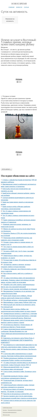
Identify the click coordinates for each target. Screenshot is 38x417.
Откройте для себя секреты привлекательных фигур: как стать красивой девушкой (17, 285)
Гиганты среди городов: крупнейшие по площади (20, 289)
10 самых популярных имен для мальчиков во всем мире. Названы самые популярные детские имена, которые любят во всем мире (18, 280)
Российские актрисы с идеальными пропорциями (20, 300)
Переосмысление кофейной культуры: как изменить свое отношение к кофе (16, 239)
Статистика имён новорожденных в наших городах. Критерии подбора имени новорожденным (18, 355)
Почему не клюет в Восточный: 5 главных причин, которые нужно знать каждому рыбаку (18, 42)
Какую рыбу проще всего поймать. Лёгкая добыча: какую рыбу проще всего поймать (16, 297)
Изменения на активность (10, 20)
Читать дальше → (6, 169)
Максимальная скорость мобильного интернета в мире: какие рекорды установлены (18, 185)
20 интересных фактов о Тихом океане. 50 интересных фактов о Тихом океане (16, 326)
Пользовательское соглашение (15, 410)
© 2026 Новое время (7, 407)
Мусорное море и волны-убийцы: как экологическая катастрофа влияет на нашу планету (18, 310)
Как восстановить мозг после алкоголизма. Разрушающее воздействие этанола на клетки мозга (19, 397)
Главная (11, 7)
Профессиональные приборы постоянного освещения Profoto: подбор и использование (17, 359)
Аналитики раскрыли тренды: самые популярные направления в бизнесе (14, 377)
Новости (19, 7)
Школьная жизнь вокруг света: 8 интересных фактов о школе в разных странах (17, 321)
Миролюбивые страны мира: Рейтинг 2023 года (19, 302)
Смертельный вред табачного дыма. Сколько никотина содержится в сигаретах (17, 386)
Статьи (26, 7)
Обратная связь (6, 414)
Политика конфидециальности (9, 412)
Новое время (19, 3)
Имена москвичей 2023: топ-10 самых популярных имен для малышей (15, 368)
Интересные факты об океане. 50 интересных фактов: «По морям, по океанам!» (18, 390)
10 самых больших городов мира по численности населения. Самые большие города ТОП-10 (19, 363)
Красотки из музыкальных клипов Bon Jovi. (18, 394)
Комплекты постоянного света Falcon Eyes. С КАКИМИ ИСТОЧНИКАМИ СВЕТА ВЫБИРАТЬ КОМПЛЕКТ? (17, 340)
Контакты (5, 410)
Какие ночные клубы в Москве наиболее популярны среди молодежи (15, 207)
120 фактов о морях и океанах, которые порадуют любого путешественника (16, 265)
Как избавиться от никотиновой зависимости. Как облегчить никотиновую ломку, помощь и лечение (19, 346)
